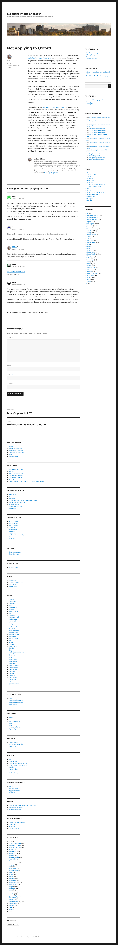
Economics (10, 65)
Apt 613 (11, 698)
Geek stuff (17, 65)
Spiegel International (15, 654)
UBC (10, 771)
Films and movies (14, 857)
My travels (89, 198)
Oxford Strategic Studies (16, 807)
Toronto (11, 905)
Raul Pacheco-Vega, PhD (16, 744)
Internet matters (13, 863)
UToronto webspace (14, 727)
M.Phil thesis (12, 869)
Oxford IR (11, 767)
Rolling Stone (13, 646)
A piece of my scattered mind (17, 822)
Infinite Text (12, 824)
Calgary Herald (13, 607)
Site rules (89, 200)
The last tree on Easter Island (97, 130)
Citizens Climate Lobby (15, 448)
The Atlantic (12, 656)
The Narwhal (12, 663)
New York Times (13, 638)
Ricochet (11, 644)
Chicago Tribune (13, 611)
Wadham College (13, 773)
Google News (12, 623)
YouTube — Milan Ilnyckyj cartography (97, 76)
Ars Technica (12, 601)
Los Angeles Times (14, 627)
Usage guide (90, 102)
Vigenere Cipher (13, 729)
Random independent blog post (18, 535)
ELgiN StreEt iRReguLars (16, 702)
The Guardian (13, 660)
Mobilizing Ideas (13, 742)
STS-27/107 (12, 898)
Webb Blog (12, 792)
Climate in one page (14, 554)
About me (89, 173)
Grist (10, 496)
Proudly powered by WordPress (33, 937)
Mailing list (89, 104)
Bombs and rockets (14, 845)
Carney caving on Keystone (97, 129)
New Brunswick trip (92, 53)
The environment (14, 901)
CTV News (12, 615)
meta (10, 725)
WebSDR (11, 479)
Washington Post (14, 683)
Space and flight (13, 896)
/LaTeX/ (11, 717)
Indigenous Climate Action (16, 452)
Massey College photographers (18, 763)
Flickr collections (91, 59)
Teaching (11, 900)
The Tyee (11, 673)
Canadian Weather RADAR (16, 469)
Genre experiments (14, 721)
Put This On (12, 533)
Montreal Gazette (14, 631)
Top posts (89, 190)
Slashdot (11, 648)
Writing (11, 909)
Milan (9, 60)
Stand (10, 454)
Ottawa (11, 874)
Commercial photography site (95, 100)
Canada (11, 849)
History (11, 861)
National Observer (14, 634)
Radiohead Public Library (16, 582)
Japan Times (12, 625)
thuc (87, 188)
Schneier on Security (15, 809)
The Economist (13, 658)
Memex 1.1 (12, 527)
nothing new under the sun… (17, 502)
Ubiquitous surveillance (96, 154)
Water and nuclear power (96, 160)
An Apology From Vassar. (16, 272)
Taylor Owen (12, 746)
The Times (12, 671)
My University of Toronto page (18, 765)
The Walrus (12, 675)
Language (11, 865)
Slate (10, 650)
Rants (10, 890)
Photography (12, 884)
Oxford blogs (90, 181)
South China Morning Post (16, 652)
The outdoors (13, 903)
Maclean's (12, 629)
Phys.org (11, 786)
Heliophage (12, 498)
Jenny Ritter (12, 580)
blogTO (11, 605)
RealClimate (12, 508)
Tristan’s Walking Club (93, 194)
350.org (11, 447)
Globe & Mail (12, 621)
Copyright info (90, 196)
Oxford (9, 67)
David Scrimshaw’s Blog (16, 700)
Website (10, 383)
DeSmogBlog (12, 494)
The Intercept (13, 662)
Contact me (91, 177)
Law (10, 867)
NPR (10, 640)
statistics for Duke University (53, 107)
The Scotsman (13, 669)
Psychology (12, 888)
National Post (13, 636)
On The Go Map (13, 567)
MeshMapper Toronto (15, 477)
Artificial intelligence (15, 843)
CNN (10, 613)
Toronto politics (13, 769)
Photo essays (12, 880)
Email (10, 374)
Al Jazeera (11, 600)
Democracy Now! (14, 617)
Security (11, 894)
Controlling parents (94, 156)
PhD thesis (12, 878)
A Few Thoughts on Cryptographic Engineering (22, 805)
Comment (11, 338)
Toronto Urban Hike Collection (95, 192)
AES (10, 719)
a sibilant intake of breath (24, 13)
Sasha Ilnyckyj (13, 584)
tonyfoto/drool (13, 704)
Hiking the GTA (13, 525)
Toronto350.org (13, 456)
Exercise (11, 855)
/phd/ (10, 759)
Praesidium (12, 531)
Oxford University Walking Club (39, 58)
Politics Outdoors (14, 504)
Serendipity (12, 826)
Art (10, 841)
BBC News (12, 603)
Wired (10, 685)
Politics (11, 886)
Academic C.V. (92, 175)
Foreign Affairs (13, 619)
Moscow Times (13, 632)
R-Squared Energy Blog (15, 506)
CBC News (11, 609)
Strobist (11, 537)
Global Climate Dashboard (16, 473)
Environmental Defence (16, 450)
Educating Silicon (14, 521)
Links (10, 723)
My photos (89, 179)
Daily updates (13, 851)
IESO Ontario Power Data (16, 475)
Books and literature (15, 847)
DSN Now (11, 471)
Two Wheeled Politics (15, 828)
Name (9, 365)
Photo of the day (13, 882)
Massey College (13, 761)
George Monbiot (13, 523)
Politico (11, 642)
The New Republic (14, 665)
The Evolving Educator (15, 539)
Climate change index (15, 552)
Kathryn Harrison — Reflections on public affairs (23, 500)
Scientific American (14, 788)
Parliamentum (13, 529)
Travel (10, 907)
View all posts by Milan (51, 173)
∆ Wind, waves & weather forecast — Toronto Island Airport (26, 481)
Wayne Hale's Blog (14, 790)
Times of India (13, 677)
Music (10, 872)
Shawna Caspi (13, 586)
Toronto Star (12, 679)
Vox (10, 681)
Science (11, 892)
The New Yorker (13, 667)
